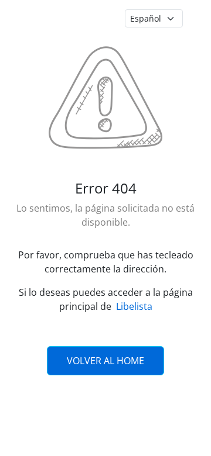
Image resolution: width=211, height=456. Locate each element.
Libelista (134, 306)
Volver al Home (105, 360)
